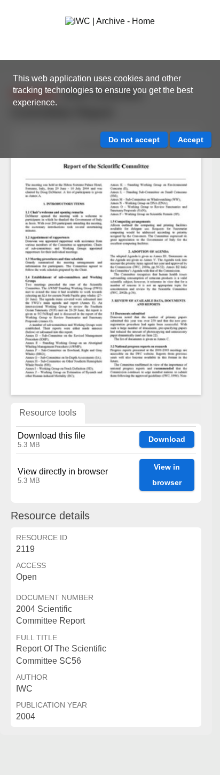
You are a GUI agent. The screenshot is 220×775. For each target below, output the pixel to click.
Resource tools (47, 412)
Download (166, 439)
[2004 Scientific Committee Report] (106, 261)
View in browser (167, 475)
